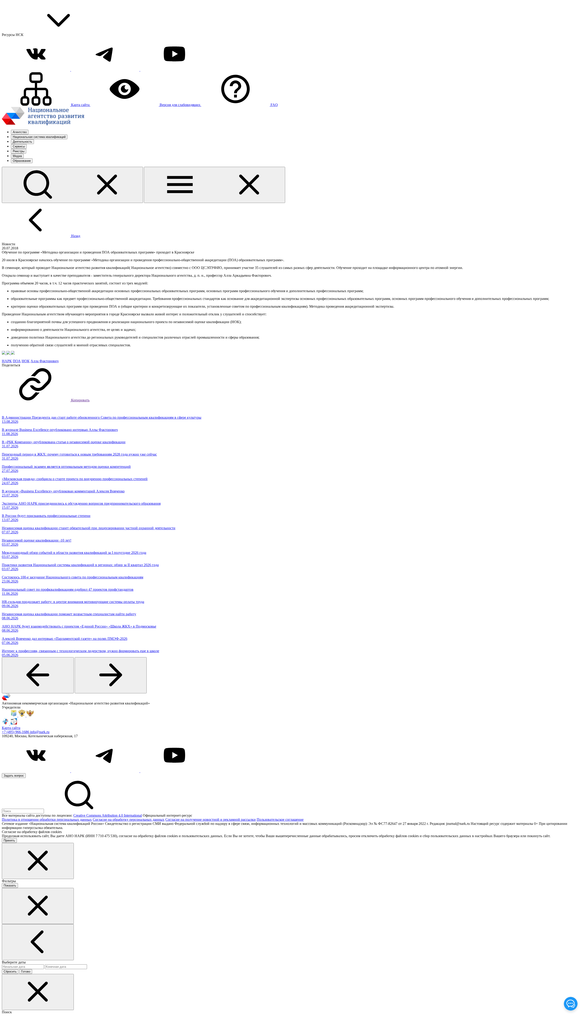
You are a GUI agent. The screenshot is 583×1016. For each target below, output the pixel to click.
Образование (22, 160)
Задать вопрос (14, 775)
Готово (25, 971)
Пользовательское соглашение (280, 819)
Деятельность (22, 141)
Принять (9, 840)
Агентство (20, 132)
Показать (10, 885)
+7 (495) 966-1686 (16, 732)
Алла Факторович (45, 361)
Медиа (17, 156)
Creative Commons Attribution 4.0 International (107, 815)
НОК (26, 361)
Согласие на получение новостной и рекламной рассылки (210, 819)
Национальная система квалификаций (39, 137)
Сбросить (10, 971)
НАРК (7, 361)
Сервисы (19, 146)
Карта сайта (11, 728)
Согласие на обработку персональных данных (128, 819)
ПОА (17, 361)
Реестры (18, 151)
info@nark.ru (39, 732)
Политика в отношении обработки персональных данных (47, 819)
